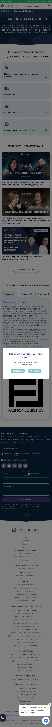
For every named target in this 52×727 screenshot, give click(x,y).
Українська (18, 371)
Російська (34, 371)
